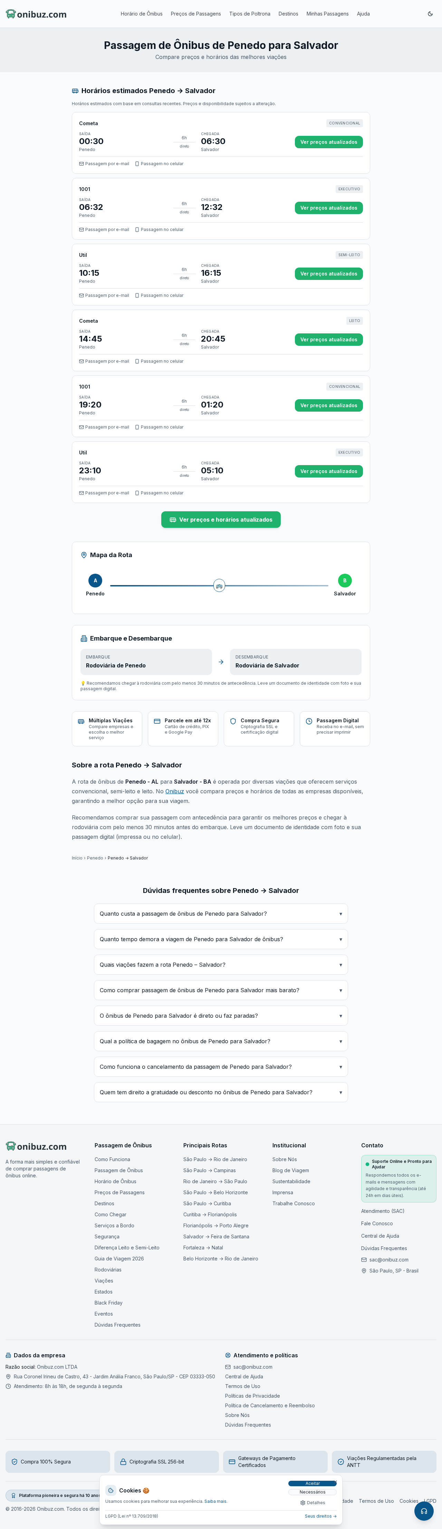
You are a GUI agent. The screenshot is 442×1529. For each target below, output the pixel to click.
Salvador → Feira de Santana (216, 1236)
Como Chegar (110, 1214)
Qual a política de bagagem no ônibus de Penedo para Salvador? (221, 1041)
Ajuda (363, 14)
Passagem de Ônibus (119, 1170)
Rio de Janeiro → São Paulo (215, 1181)
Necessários (313, 1492)
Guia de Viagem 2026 (119, 1258)
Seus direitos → (321, 1516)
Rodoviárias (108, 1270)
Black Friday (109, 1303)
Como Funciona (112, 1159)
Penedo (95, 858)
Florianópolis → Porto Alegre (216, 1225)
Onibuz (174, 791)
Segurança (107, 1236)
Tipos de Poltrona (249, 14)
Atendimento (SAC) (383, 1211)
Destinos (288, 14)
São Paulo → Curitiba (207, 1203)
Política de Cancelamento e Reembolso (270, 1405)
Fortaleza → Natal (203, 1247)
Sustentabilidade (291, 1181)
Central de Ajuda (380, 1236)
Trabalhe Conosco (293, 1203)
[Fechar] (335, 1482)
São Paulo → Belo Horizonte (215, 1192)
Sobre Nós (284, 1159)
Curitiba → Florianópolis (210, 1214)
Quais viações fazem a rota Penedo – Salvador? (221, 964)
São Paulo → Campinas (209, 1170)
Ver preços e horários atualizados (225, 519)
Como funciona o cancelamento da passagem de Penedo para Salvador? (221, 1066)
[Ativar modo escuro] (430, 14)
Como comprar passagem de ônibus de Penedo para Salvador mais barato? (221, 990)
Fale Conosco (377, 1223)
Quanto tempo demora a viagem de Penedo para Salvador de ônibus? (221, 939)
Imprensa (282, 1192)
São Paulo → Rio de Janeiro (215, 1159)
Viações (104, 1281)
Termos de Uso (242, 1386)
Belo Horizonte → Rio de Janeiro (220, 1258)
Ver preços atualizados (328, 142)
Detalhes (316, 1502)
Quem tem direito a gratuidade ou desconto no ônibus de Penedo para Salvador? (221, 1092)
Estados (104, 1292)
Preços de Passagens (196, 14)
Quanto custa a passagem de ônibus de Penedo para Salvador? (221, 913)
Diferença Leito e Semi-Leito (127, 1247)
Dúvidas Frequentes (118, 1325)
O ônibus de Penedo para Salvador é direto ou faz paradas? (221, 1015)
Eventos (104, 1314)
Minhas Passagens (328, 14)
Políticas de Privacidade (252, 1396)
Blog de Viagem (290, 1170)
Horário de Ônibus (142, 14)
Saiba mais (215, 1501)
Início (77, 858)
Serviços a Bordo (114, 1225)
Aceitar (313, 1483)
